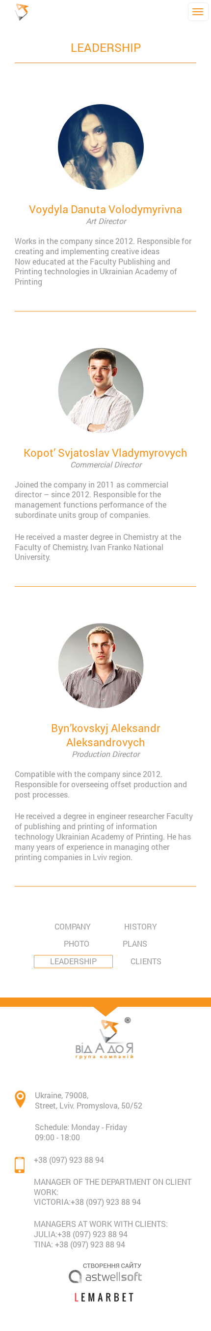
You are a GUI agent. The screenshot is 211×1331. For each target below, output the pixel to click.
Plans (135, 943)
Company (72, 926)
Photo (76, 943)
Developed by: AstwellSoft (105, 1272)
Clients (146, 961)
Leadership (73, 961)
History (140, 926)
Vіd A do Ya (24, 12)
